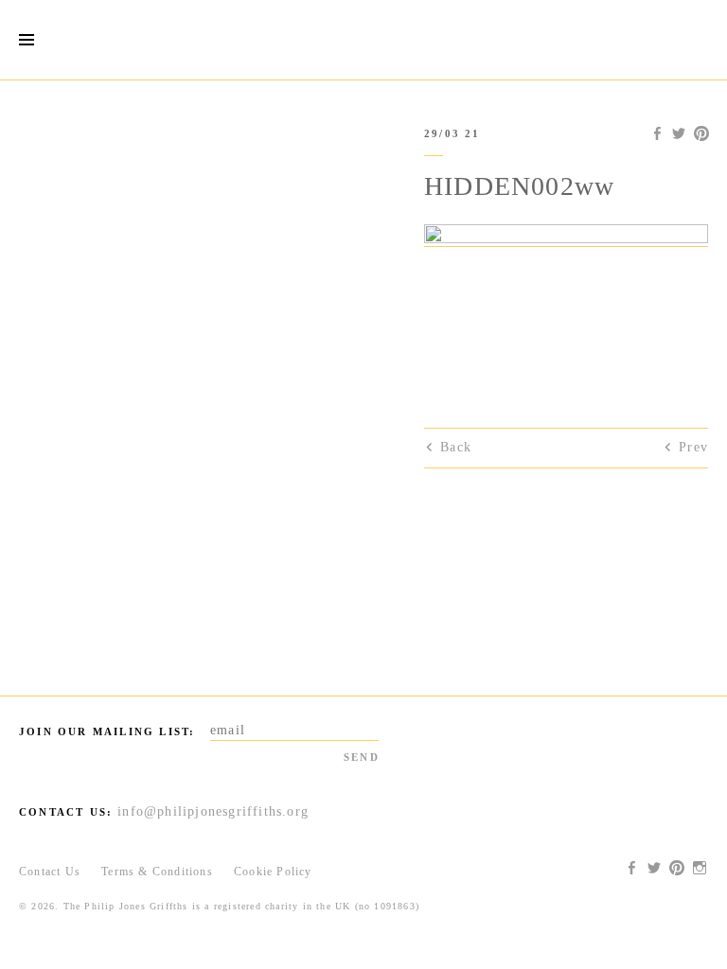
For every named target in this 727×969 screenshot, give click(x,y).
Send (362, 757)
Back (455, 447)
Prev (693, 447)
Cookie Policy (273, 871)
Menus (26, 40)
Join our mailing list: (107, 731)
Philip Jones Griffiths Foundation (363, 40)
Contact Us (49, 871)
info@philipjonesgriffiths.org (213, 811)
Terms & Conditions (157, 871)
